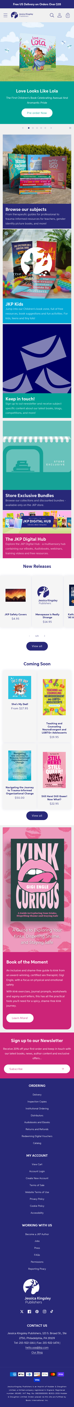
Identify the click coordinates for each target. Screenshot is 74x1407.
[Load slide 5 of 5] (45, 128)
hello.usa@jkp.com (37, 1347)
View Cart (37, 1164)
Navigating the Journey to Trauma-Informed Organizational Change (20, 790)
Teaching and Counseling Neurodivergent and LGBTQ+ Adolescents (54, 728)
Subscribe (16, 1068)
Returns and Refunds (37, 1129)
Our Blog (37, 1352)
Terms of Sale (37, 1185)
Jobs (37, 1240)
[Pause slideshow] (70, 128)
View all (37, 646)
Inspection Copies (37, 1101)
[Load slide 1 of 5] (29, 128)
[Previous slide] (23, 128)
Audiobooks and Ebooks (37, 1122)
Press (37, 1247)
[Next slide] (51, 128)
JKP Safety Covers (16, 614)
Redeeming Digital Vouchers (37, 1136)
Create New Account (37, 1178)
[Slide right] (44, 636)
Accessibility (37, 1212)
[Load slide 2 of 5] (33, 128)
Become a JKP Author (37, 1234)
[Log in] (59, 15)
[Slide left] (29, 636)
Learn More (37, 112)
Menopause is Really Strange (47, 616)
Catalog (37, 1143)
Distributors (37, 1115)
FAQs (37, 1254)
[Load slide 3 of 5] (37, 128)
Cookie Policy (37, 1205)
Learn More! (20, 1017)
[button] (5, 15)
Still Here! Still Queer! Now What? (54, 798)
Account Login (37, 1171)
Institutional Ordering (37, 1108)
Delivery (37, 1094)
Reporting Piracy (37, 1268)
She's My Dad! (20, 704)
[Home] (22, 15)
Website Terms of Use (37, 1192)
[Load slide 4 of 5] (41, 128)
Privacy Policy (37, 1198)
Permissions (37, 1261)
